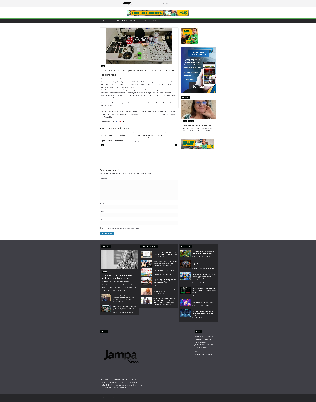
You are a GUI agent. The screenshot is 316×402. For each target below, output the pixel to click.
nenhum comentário (134, 78)
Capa (102, 20)
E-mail (102, 211)
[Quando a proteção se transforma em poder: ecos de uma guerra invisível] (185, 254)
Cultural (116, 20)
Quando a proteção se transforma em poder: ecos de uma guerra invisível (203, 252)
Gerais (109, 20)
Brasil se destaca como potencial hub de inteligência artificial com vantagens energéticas (204, 313)
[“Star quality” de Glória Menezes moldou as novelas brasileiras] (119, 259)
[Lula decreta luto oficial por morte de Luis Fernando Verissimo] (146, 292)
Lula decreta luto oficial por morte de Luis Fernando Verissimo (165, 290)
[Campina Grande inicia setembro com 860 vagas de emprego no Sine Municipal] (146, 263)
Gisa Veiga (115, 78)
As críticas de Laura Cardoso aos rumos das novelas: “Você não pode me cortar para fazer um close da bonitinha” (123, 297)
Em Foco (132, 20)
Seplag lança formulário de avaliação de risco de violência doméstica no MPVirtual (165, 253)
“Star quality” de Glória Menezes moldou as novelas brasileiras (117, 277)
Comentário (104, 178)
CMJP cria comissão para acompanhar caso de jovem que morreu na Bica (158, 113)
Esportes (124, 20)
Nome (102, 203)
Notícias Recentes (151, 20)
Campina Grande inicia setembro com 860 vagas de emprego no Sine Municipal (165, 262)
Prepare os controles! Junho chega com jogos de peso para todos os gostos (203, 301)
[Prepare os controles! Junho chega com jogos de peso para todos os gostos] (185, 303)
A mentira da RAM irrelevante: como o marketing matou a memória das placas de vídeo (204, 290)
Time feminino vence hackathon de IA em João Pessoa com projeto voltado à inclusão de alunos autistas (203, 264)
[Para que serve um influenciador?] (198, 109)
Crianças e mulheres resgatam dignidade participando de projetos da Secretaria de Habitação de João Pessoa (165, 280)
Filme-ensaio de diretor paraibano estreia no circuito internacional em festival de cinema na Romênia (124, 308)
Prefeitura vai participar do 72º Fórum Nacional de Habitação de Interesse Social (165, 271)
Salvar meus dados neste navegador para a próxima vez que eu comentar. (125, 228)
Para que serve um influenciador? (198, 124)
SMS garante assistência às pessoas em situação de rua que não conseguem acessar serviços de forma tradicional (164, 300)
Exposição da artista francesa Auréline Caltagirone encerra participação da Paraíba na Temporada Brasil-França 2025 (120, 114)
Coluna (140, 20)
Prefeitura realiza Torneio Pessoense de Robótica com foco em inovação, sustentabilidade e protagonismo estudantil (203, 277)
